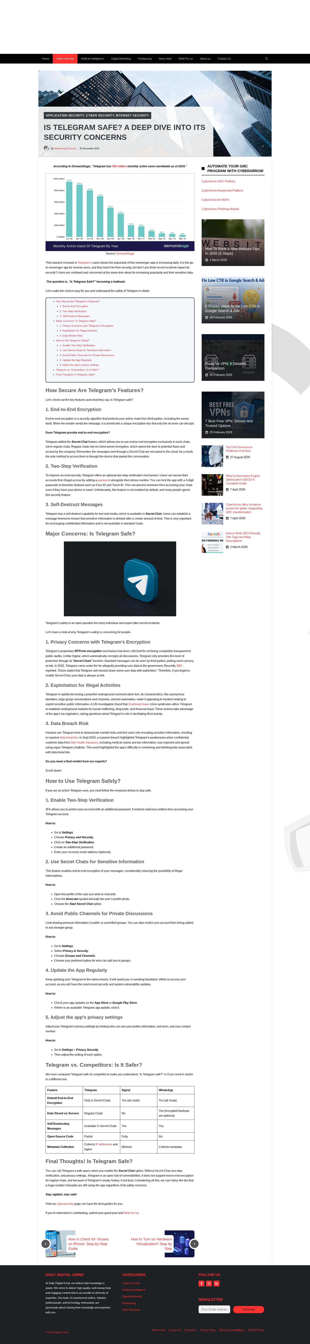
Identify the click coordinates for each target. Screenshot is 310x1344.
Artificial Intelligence (92, 58)
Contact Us (224, 58)
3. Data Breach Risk (71, 335)
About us (205, 58)
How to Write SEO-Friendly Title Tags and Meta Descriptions (243, 537)
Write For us (186, 58)
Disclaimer (191, 1330)
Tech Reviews (131, 1309)
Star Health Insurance (84, 742)
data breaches (69, 737)
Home (45, 58)
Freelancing (145, 58)
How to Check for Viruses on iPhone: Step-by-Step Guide (88, 1243)
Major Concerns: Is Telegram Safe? (76, 320)
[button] (267, 59)
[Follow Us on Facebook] (201, 1283)
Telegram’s (85, 262)
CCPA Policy (256, 1330)
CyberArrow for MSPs (215, 199)
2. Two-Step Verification (73, 311)
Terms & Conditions (231, 1330)
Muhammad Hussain (65, 148)
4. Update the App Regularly (76, 360)
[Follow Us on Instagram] (209, 1283)
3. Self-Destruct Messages (75, 316)
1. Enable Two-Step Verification (77, 345)
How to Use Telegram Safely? (73, 340)
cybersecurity (65, 1203)
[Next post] (194, 1243)
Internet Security (132, 115)
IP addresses (103, 1144)
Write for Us (131, 1212)
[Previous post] (45, 1243)
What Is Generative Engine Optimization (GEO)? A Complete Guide (243, 479)
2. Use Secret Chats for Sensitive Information (85, 350)
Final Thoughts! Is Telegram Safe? (75, 374)
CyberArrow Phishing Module (220, 209)
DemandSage (125, 253)
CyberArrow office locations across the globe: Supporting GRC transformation (244, 508)
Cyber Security (65, 58)
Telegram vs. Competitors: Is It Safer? (77, 369)
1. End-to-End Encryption (74, 306)
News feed (165, 58)
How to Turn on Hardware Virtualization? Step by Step (151, 1243)
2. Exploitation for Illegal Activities (78, 330)
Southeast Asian (138, 704)
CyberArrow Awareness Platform (222, 190)
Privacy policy (208, 1330)
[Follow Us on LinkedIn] (216, 1283)
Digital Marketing (121, 58)
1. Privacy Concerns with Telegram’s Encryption (87, 325)
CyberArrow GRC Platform (218, 181)
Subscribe (248, 1309)
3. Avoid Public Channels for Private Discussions (87, 355)
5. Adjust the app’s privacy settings (79, 364)
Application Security (65, 115)
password (104, 480)
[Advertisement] (155, 27)
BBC (180, 665)
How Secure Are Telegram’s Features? (78, 301)
